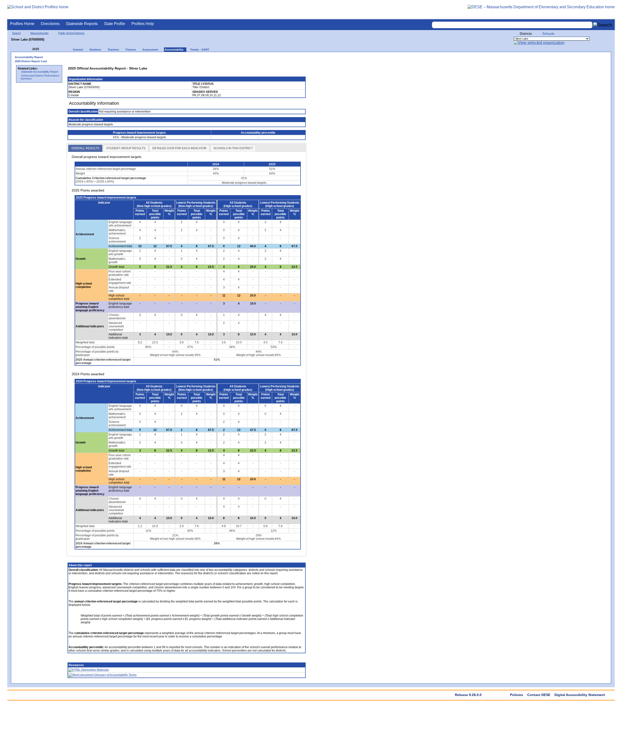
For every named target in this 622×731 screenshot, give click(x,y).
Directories (50, 24)
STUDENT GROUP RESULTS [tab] (126, 148)
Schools (548, 33)
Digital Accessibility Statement (579, 695)
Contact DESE (538, 695)
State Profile (114, 24)
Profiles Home (22, 24)
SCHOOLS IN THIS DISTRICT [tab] (233, 148)
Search (16, 33)
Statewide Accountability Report (39, 71)
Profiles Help (142, 24)
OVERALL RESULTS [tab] (85, 148)
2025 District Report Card (31, 61)
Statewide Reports (82, 24)
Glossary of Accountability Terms (115, 675)
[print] (271, 58)
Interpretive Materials (94, 669)
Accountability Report (29, 57)
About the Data (295, 565)
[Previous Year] (29, 49)
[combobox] (512, 25)
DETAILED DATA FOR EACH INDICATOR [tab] (179, 148)
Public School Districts (71, 33)
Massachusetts (39, 33)
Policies (516, 695)
